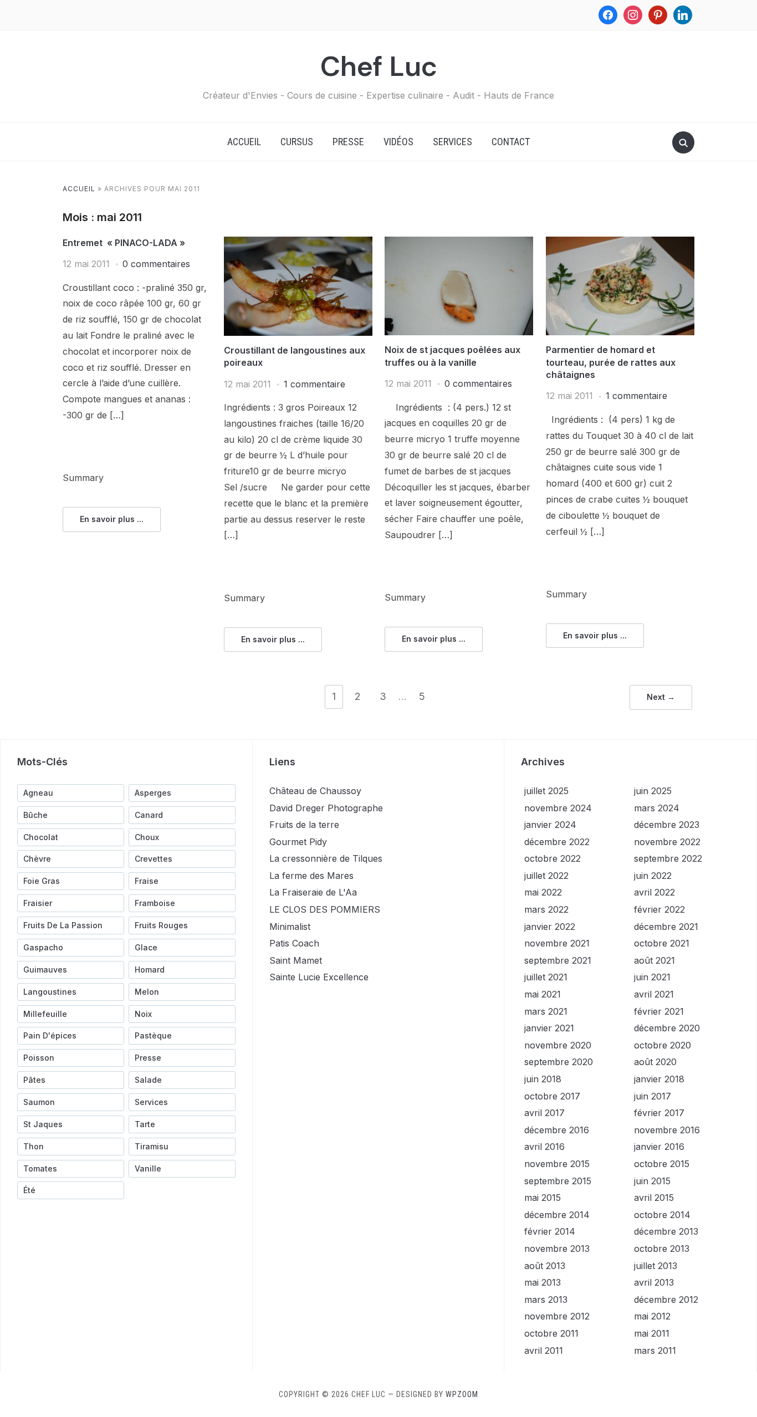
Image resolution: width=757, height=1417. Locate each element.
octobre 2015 (661, 1163)
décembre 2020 (667, 1028)
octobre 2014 (662, 1214)
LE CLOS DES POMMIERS (324, 909)
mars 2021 (545, 1011)
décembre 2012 (666, 1299)
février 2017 (659, 1112)
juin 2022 (653, 875)
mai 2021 (542, 994)
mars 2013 (545, 1299)
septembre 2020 (558, 1061)
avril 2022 (654, 892)
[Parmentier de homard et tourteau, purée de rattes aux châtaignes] (620, 243)
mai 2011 (651, 1333)
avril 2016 (544, 1146)
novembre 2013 (557, 1248)
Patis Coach (294, 943)
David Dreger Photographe (326, 808)
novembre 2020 (557, 1045)
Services (452, 141)
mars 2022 (546, 909)
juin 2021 (652, 977)
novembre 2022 (667, 841)
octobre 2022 (552, 858)
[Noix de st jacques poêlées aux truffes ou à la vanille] (459, 243)
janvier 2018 (659, 1079)
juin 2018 (542, 1079)
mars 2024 (656, 808)
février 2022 (659, 909)
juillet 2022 (546, 875)
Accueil (244, 141)
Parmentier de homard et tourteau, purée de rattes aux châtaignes (611, 362)
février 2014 (549, 1231)
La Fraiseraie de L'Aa (313, 892)
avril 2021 (654, 994)
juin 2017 (652, 1096)
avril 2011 (543, 1350)
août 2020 (655, 1061)
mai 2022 (543, 892)
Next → (661, 697)
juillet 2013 (655, 1265)
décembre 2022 (557, 841)
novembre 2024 (558, 808)
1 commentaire (314, 384)
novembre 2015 (557, 1163)
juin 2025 (653, 790)
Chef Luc (378, 66)
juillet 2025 (546, 790)
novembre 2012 (557, 1316)
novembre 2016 (667, 1129)
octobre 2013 (661, 1248)
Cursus (296, 141)
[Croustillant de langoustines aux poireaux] (298, 243)
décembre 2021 (666, 926)
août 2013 (544, 1265)
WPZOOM (462, 1394)
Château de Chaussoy (315, 790)
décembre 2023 (666, 824)
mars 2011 (655, 1350)
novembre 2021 (557, 943)
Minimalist (289, 926)
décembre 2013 (666, 1231)
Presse (348, 141)
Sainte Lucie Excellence (319, 977)
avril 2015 (654, 1197)
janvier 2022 (549, 926)
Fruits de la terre (304, 824)
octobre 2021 (661, 943)
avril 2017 (544, 1112)
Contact (511, 141)
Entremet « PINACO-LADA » (124, 242)
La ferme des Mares (311, 875)
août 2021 (654, 960)
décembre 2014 (557, 1214)
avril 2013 (654, 1282)
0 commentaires (156, 263)
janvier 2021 (549, 1028)
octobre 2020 (662, 1045)
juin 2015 (652, 1180)
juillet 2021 (545, 977)
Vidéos (398, 141)
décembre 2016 (556, 1129)
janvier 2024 (550, 824)
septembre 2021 (557, 960)
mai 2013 (542, 1282)
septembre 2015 (557, 1180)
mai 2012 (652, 1316)
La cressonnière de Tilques (325, 858)
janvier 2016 (659, 1146)
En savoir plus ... (112, 519)
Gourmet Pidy (298, 841)
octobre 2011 (551, 1333)
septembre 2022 (668, 858)
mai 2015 (542, 1197)
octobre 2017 (552, 1096)
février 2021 (659, 1011)
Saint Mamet (295, 960)
